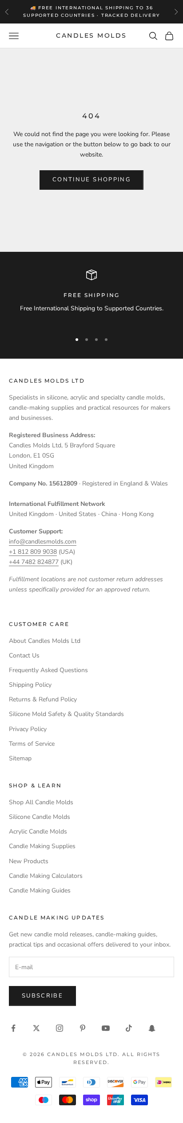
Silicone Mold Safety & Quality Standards (66, 714)
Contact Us (24, 655)
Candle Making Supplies (42, 846)
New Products (28, 861)
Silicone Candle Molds (39, 817)
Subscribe (42, 996)
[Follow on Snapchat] (151, 1028)
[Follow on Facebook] (13, 1028)
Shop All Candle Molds (41, 802)
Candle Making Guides (40, 890)
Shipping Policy (30, 685)
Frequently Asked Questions (48, 670)
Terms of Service (32, 744)
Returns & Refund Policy (43, 699)
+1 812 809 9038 (33, 552)
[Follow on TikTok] (128, 1028)
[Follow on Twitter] (36, 1028)
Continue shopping (91, 180)
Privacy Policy (28, 729)
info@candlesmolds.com (42, 541)
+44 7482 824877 (34, 562)
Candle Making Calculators (46, 876)
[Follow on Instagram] (59, 1028)
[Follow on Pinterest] (82, 1028)
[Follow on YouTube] (105, 1028)
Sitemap (20, 758)
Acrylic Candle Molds (38, 831)
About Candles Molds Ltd (44, 641)
